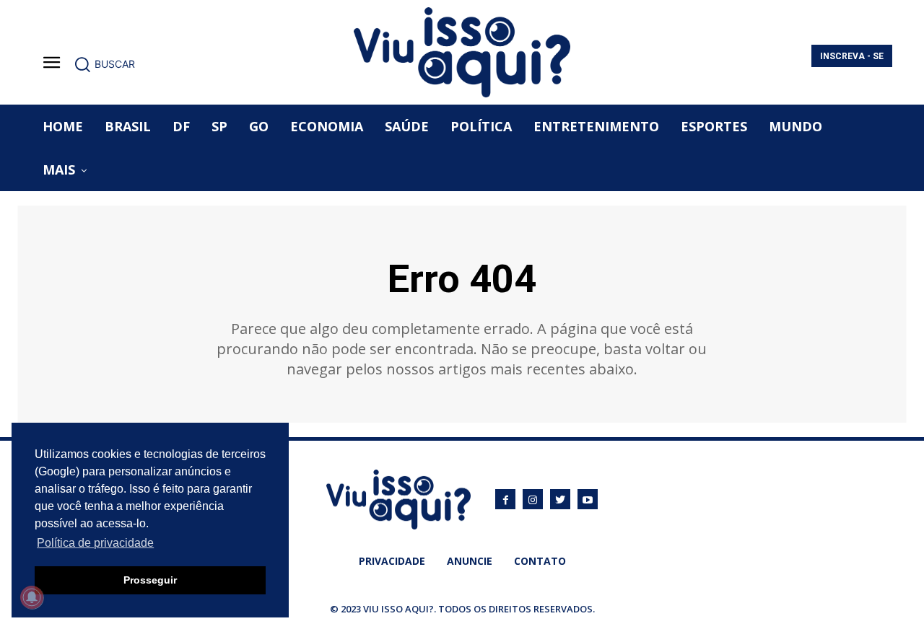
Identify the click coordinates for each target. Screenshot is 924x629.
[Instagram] (533, 499)
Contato (540, 561)
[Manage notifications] (31, 597)
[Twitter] (560, 499)
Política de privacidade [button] (95, 543)
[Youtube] (588, 499)
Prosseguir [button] (150, 580)
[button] (104, 64)
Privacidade (392, 561)
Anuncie (469, 561)
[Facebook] (505, 499)
